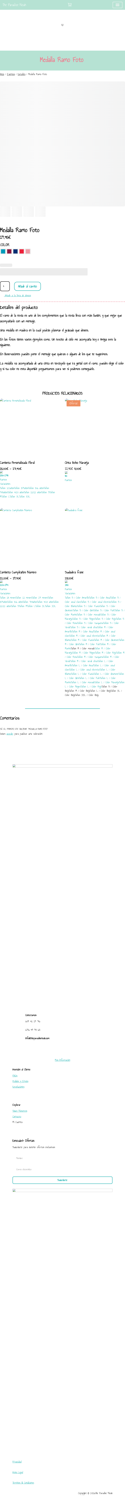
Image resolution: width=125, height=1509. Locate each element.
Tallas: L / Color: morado (82, 682)
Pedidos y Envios (20, 1081)
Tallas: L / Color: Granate (106, 674)
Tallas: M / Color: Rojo (105, 653)
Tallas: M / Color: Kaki (89, 644)
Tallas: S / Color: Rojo (105, 619)
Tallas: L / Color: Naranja (106, 682)
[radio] (3, 251)
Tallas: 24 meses (40, 598)
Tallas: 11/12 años (32, 492)
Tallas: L (5, 496)
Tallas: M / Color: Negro (83, 653)
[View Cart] (70, 4)
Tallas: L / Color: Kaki (89, 678)
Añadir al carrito (27, 286)
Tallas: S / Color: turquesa (90, 623)
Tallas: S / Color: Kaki (104, 610)
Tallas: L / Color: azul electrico (84, 670)
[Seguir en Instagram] (65, 1048)
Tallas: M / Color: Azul (83, 631)
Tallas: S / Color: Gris (83, 610)
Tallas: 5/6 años (36, 488)
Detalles (21, 74)
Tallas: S (45, 492)
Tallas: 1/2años (7, 488)
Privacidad (17, 1462)
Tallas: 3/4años (21, 488)
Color (4, 245)
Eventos (11, 74)
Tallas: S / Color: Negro (83, 619)
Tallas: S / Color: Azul (100, 598)
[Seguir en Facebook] (59, 1048)
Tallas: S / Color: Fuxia (88, 606)
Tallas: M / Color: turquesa (90, 657)
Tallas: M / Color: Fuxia (82, 640)
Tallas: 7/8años (30, 602)
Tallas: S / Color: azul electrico (96, 602)
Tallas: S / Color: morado (88, 615)
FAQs (15, 1076)
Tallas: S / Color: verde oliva (83, 627)
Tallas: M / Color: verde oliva (83, 661)
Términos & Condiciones (23, 1483)
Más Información (62, 1060)
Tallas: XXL (24, 496)
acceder (10, 734)
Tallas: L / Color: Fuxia (82, 674)
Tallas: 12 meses (24, 598)
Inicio (2, 74)
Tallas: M (23, 606)
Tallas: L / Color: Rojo (91, 686)
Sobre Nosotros (20, 1111)
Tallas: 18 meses (8, 598)
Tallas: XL (14, 496)
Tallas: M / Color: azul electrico (84, 636)
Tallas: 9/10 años (15, 492)
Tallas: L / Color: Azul (82, 665)
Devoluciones (18, 1087)
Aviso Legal (18, 1472)
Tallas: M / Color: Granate (106, 640)
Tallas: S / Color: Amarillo (77, 598)
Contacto (17, 1116)
